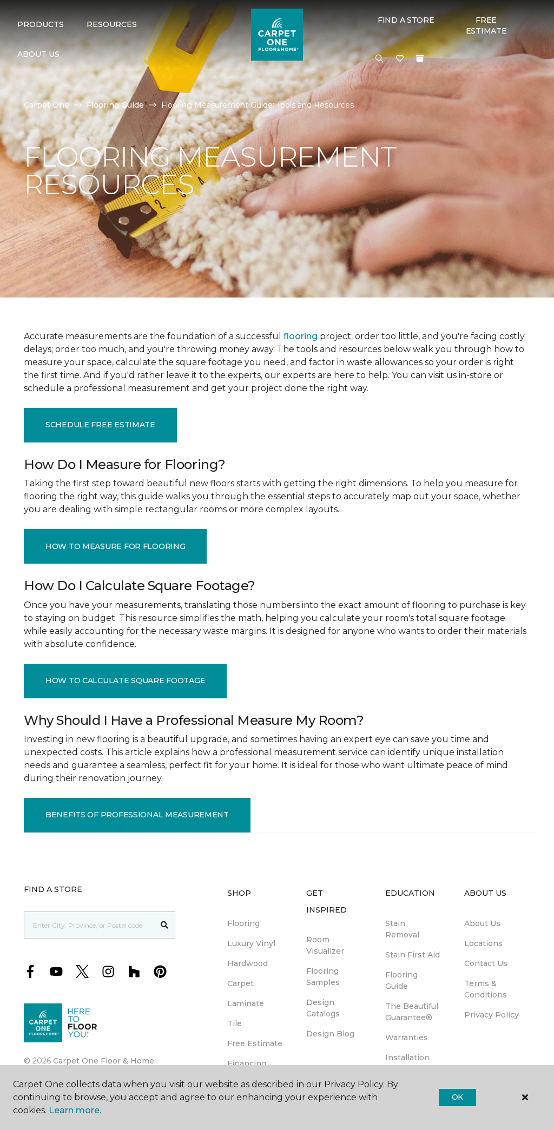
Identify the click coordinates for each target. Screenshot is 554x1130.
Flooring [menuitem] (243, 923)
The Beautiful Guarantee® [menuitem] (411, 1011)
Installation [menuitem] (407, 1057)
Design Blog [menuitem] (330, 1034)
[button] (379, 59)
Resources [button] (112, 24)
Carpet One (46, 105)
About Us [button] (38, 54)
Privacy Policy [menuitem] (491, 1015)
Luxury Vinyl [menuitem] (251, 943)
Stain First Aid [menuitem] (412, 955)
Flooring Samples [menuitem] (323, 976)
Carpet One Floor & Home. (104, 1061)
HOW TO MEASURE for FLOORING (115, 546)
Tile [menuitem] (234, 1023)
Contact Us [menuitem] (485, 963)
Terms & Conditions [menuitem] (485, 989)
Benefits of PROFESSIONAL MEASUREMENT (137, 815)
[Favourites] (400, 59)
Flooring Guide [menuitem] (401, 980)
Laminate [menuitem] (245, 1003)
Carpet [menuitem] (240, 983)
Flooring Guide (115, 105)
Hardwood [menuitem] (247, 963)
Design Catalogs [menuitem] (323, 1008)
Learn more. (75, 1110)
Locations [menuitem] (483, 943)
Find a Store (406, 20)
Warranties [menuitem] (406, 1037)
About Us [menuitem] (482, 923)
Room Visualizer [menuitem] (325, 945)
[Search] (164, 925)
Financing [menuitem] (246, 1063)
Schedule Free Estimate (100, 424)
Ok (457, 1097)
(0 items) (420, 58)
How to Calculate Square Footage (125, 680)
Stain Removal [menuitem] (402, 929)
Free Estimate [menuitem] (254, 1043)
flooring (300, 336)
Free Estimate (486, 25)
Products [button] (40, 24)
